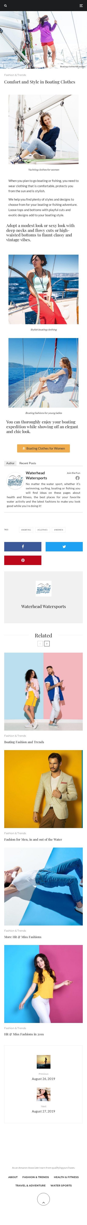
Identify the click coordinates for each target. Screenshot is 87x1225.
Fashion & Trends (15, 74)
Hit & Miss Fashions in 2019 (24, 1034)
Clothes (43, 530)
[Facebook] (77, 477)
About (13, 1177)
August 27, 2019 (43, 1109)
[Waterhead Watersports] (15, 488)
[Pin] (22, 560)
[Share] (22, 546)
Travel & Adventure (30, 1185)
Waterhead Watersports (43, 606)
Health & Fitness (66, 1177)
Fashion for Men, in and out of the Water (33, 839)
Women (59, 530)
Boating (27, 530)
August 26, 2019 (43, 1076)
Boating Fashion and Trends (24, 742)
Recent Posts (27, 463)
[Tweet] (64, 546)
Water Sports (61, 1185)
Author (10, 463)
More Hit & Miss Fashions (22, 937)
